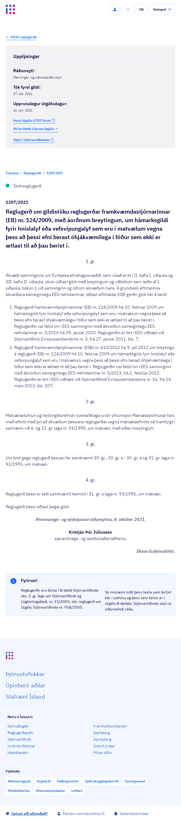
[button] (114, 9)
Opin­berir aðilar (25, 685)
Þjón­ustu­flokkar (25, 674)
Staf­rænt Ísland (25, 696)
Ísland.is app (104, 745)
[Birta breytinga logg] (90, 158)
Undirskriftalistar (21, 745)
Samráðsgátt (18, 726)
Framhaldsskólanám (110, 726)
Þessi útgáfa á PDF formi (32, 120)
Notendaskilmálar (134, 813)
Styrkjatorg (102, 739)
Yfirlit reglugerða (23, 37)
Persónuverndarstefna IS (84, 813)
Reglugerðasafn (20, 732)
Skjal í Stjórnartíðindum (31, 140)
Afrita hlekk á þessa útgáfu (33, 129)
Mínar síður (102, 752)
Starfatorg (101, 732)
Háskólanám (18, 752)
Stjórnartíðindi (19, 739)
